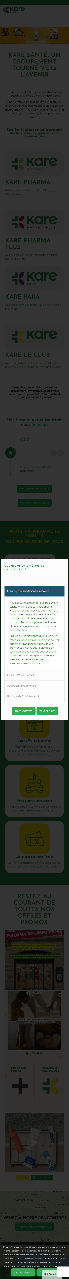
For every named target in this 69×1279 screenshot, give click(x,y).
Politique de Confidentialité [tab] (23, 696)
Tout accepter (23, 711)
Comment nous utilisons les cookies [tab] (28, 591)
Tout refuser (47, 711)
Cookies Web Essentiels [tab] (21, 675)
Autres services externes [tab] (21, 685)
